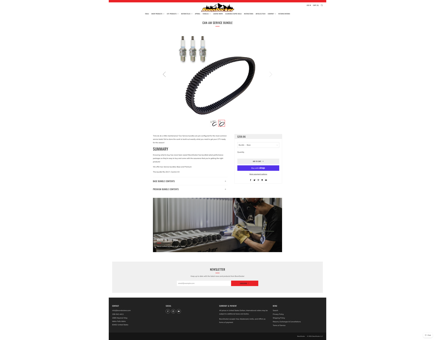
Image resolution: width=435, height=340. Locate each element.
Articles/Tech (260, 14)
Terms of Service (279, 325)
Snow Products (156, 14)
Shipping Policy (279, 318)
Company (271, 14)
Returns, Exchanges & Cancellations (287, 322)
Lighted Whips (218, 14)
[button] (213, 123)
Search (275, 310)
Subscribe (243, 283)
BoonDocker (301, 336)
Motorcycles (185, 14)
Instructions (248, 14)
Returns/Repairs (284, 14)
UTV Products (172, 14)
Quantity (240, 152)
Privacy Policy (278, 314)
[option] (217, 74)
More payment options (258, 174)
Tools (147, 14)
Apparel (197, 14)
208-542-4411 (118, 314)
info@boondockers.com (121, 310)
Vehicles (206, 14)
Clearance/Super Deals (233, 14)
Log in (309, 5)
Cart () (316, 5)
